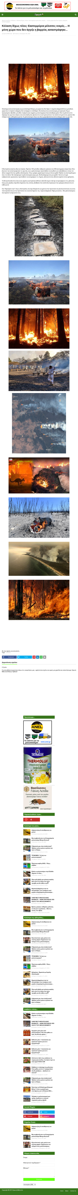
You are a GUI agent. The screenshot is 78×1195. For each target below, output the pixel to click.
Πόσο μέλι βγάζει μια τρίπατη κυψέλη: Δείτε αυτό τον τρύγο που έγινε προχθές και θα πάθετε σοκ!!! (43, 881)
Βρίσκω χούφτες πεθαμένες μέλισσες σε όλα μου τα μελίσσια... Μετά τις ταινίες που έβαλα (42, 908)
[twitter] (47, 1112)
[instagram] (47, 1116)
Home (61, 1191)
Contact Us (73, 1191)
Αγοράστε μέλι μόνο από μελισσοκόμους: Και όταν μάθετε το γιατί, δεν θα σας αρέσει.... (42, 1032)
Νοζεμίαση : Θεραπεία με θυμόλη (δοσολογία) (41, 973)
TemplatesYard (16, 1192)
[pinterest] (31, 1116)
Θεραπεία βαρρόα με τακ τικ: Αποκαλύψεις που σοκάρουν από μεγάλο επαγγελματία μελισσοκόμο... (42, 890)
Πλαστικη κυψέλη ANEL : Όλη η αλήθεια (41, 864)
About (66, 1191)
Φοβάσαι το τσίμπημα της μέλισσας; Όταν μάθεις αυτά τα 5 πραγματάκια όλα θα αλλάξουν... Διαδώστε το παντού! (42, 1070)
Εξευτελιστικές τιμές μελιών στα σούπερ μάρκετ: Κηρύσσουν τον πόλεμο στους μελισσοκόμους (41, 939)
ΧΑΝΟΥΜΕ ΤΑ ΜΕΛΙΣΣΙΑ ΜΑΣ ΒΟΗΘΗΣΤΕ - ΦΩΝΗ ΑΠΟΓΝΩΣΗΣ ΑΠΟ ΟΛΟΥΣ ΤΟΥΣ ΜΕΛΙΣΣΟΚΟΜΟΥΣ (43, 899)
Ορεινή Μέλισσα (7, 33)
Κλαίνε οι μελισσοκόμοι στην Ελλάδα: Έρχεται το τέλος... (43, 872)
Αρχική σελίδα (6, 20)
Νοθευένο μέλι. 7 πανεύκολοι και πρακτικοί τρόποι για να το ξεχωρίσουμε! (41, 1041)
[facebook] (31, 1112)
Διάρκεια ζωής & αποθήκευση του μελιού (41, 831)
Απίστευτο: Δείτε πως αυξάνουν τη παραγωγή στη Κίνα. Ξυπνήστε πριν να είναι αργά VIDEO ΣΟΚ (43, 1060)
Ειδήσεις (13, 20)
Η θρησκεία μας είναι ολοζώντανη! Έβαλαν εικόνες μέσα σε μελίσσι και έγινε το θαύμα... (42, 848)
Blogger (29, 1192)
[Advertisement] (39, 50)
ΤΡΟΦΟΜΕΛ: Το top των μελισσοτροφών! (39, 856)
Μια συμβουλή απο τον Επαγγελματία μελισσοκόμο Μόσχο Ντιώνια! (43, 839)
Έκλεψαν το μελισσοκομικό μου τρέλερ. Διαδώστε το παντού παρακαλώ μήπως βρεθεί (41, 1098)
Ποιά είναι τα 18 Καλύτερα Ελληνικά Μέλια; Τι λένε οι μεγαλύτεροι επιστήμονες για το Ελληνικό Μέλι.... (42, 1089)
